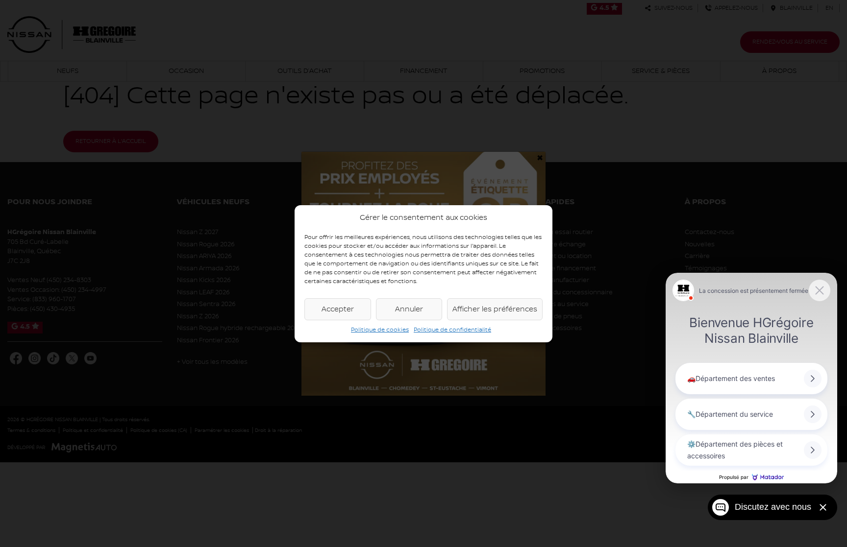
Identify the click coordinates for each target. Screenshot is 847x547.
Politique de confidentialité (452, 329)
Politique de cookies (380, 329)
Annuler (409, 309)
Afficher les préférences (494, 309)
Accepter (338, 309)
